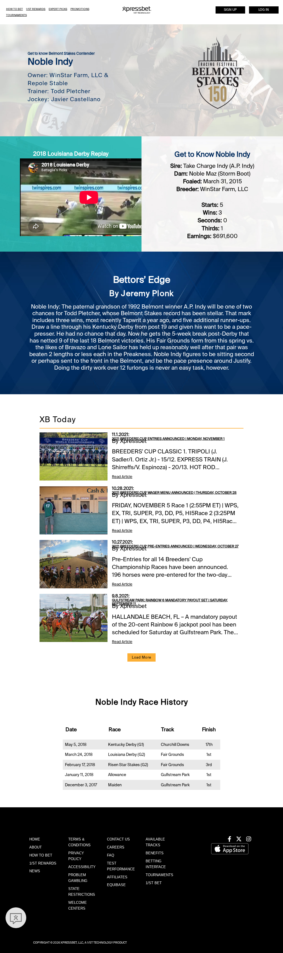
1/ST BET (154, 883)
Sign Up (230, 10)
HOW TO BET (40, 855)
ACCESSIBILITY (82, 867)
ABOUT (35, 847)
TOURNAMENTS (159, 875)
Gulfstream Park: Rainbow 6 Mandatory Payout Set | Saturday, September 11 (170, 602)
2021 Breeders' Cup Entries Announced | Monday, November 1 (168, 439)
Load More (141, 657)
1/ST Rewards (35, 9)
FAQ (110, 855)
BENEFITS (155, 853)
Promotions (79, 9)
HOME (34, 839)
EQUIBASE (116, 885)
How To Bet (14, 9)
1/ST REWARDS (42, 863)
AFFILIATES (117, 877)
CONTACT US (118, 839)
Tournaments (16, 15)
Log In (263, 10)
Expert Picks (58, 9)
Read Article (122, 476)
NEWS (34, 871)
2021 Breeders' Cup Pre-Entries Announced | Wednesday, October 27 (175, 546)
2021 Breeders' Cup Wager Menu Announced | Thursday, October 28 (174, 492)
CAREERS (115, 847)
